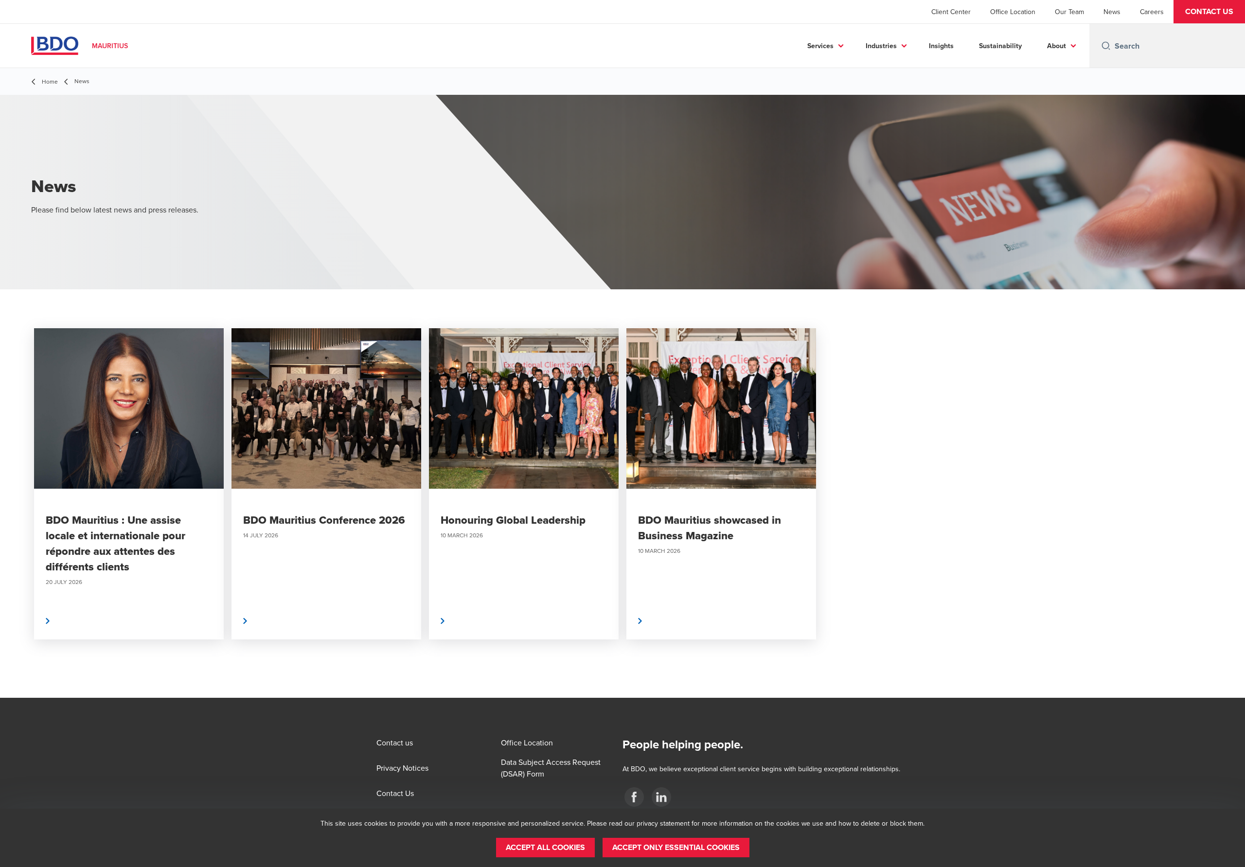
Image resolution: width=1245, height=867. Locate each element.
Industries (881, 46)
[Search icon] (1106, 46)
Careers (1152, 12)
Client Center (951, 12)
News (1111, 12)
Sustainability (1000, 46)
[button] (1209, 11)
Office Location (1012, 12)
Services (820, 46)
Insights (941, 46)
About (1056, 46)
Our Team (1069, 12)
